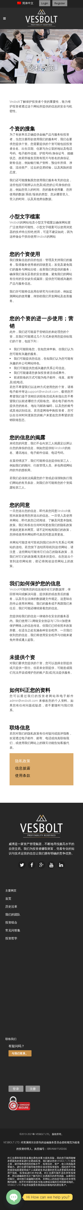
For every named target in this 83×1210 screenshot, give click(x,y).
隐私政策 (34, 1198)
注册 (33, 1089)
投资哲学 (11, 938)
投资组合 (11, 922)
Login (44, 3)
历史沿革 (11, 906)
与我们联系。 (20, 1053)
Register (59, 3)
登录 (16, 1089)
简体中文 (27, 3)
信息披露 (22, 768)
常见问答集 (12, 930)
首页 (8, 898)
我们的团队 (12, 914)
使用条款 (22, 775)
